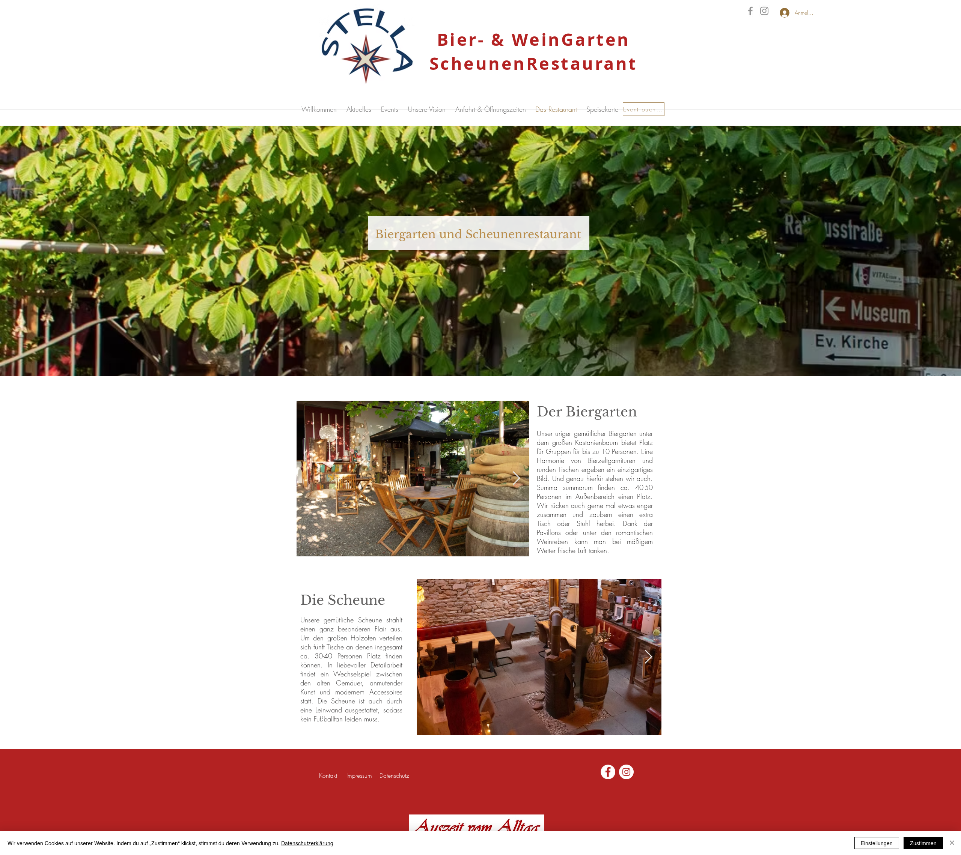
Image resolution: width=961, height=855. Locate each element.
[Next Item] (516, 478)
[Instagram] (764, 11)
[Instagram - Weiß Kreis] (626, 772)
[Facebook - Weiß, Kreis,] (608, 772)
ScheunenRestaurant (533, 63)
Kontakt (328, 775)
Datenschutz (394, 775)
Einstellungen (877, 843)
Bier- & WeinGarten (533, 39)
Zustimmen (923, 843)
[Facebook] (750, 11)
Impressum (360, 775)
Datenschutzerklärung (307, 843)
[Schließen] (951, 843)
